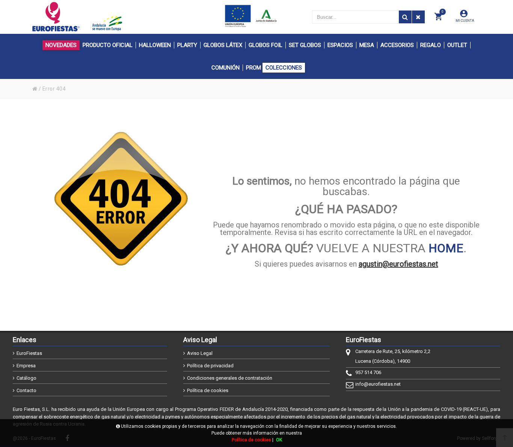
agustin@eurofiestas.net (398, 263)
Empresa (26, 365)
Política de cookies (207, 390)
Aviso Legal (200, 353)
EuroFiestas (29, 353)
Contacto (26, 390)
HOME (446, 248)
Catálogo (26, 378)
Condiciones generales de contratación (229, 378)
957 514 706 (368, 372)
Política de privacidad (210, 365)
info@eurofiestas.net (378, 384)
